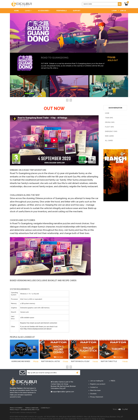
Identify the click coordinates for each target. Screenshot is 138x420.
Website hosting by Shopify (28, 412)
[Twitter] (97, 373)
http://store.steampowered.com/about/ (38, 329)
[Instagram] (109, 373)
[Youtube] (103, 373)
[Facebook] (91, 373)
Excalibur (17, 412)
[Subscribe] (77, 372)
